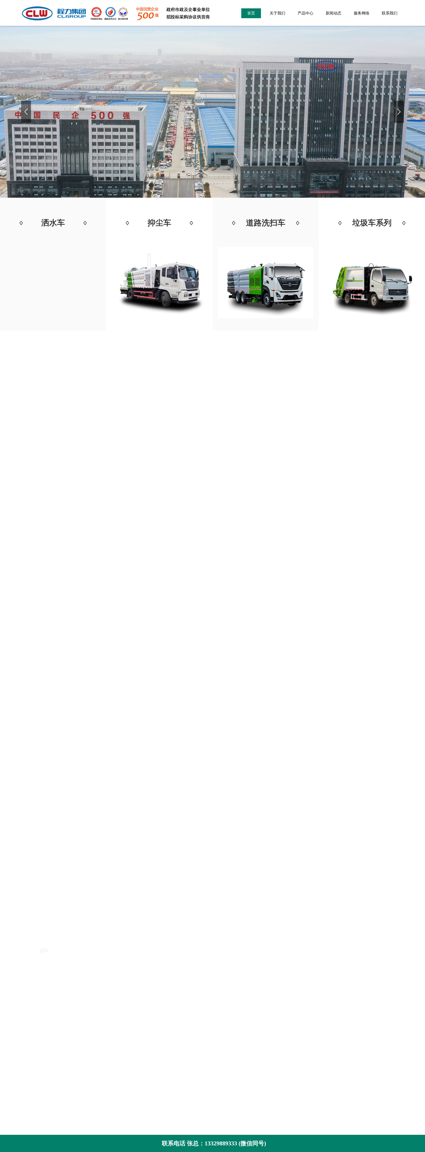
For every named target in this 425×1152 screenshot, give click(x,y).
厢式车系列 (104, 1045)
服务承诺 (29, 1067)
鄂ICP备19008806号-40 (274, 1054)
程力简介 (29, 1023)
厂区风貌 (29, 1038)
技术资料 (174, 1038)
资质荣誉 (29, 1030)
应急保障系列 (106, 1038)
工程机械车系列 (107, 1052)
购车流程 (29, 1074)
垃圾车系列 (104, 1030)
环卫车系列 (104, 1023)
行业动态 (174, 1030)
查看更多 (212, 840)
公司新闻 (174, 1023)
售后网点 (29, 1082)
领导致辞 (29, 1045)
